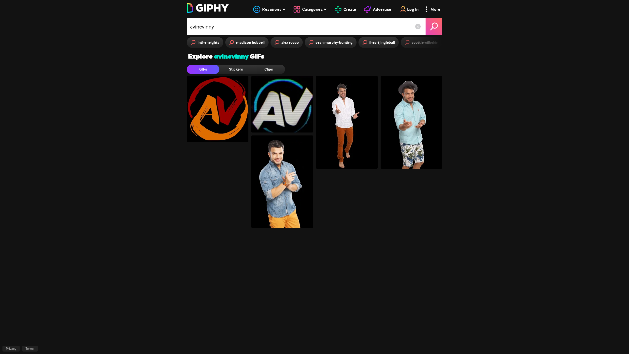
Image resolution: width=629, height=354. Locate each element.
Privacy (11, 349)
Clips (268, 69)
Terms (30, 349)
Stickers (236, 69)
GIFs (203, 69)
